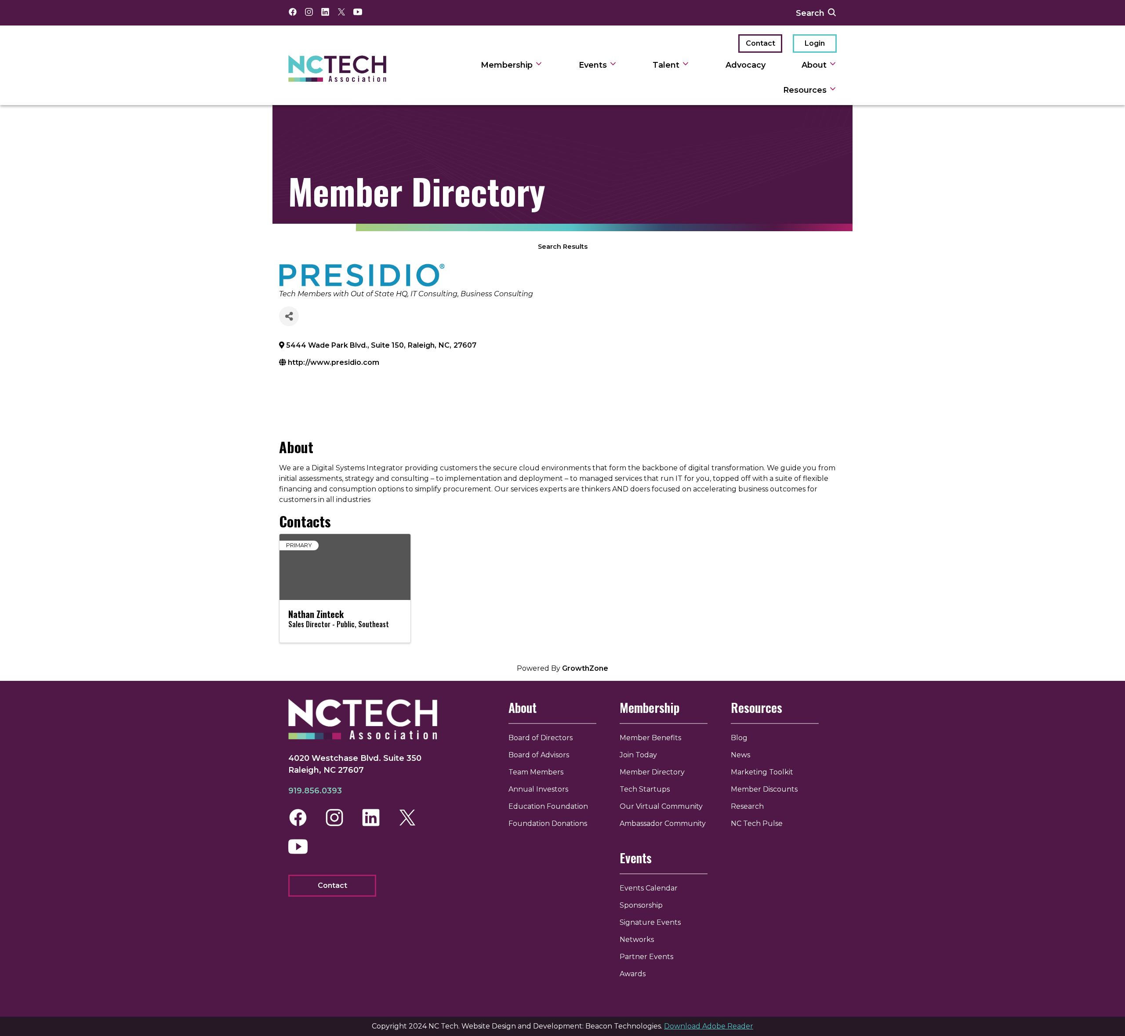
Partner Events (646, 956)
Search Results (563, 247)
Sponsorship (641, 905)
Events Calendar (649, 888)
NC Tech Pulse (757, 823)
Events (594, 65)
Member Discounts (764, 789)
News (740, 755)
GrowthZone (585, 668)
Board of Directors (540, 738)
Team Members (535, 772)
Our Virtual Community (661, 806)
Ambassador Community (663, 823)
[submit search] (832, 12)
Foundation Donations (547, 823)
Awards (633, 974)
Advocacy (746, 65)
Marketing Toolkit (762, 772)
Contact (760, 43)
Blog (739, 738)
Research (747, 806)
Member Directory (652, 772)
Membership (508, 65)
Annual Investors (538, 789)
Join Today (638, 755)
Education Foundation (548, 806)
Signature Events (650, 922)
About (815, 65)
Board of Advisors (538, 755)
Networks (637, 939)
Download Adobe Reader (708, 1026)
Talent (667, 65)
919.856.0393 (315, 791)
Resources (806, 90)
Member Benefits (650, 738)
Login (815, 43)
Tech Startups (645, 789)
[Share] (289, 316)
